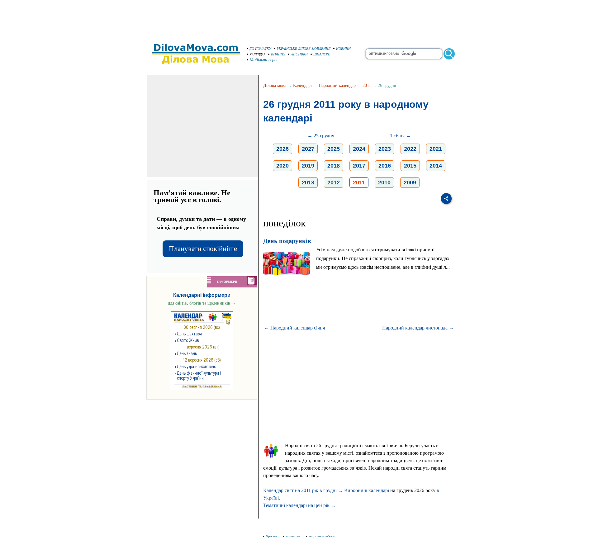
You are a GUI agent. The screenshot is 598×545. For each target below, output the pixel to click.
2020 (282, 166)
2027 (308, 149)
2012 (333, 182)
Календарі (302, 85)
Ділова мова (274, 85)
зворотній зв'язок (322, 536)
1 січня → (400, 135)
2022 (410, 149)
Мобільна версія (265, 59)
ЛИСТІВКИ (299, 54)
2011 (367, 85)
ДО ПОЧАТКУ (260, 48)
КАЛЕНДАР (257, 54)
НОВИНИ (343, 48)
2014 (436, 166)
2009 (410, 182)
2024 (359, 149)
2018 (333, 166)
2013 (308, 182)
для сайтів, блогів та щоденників (202, 303)
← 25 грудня (320, 135)
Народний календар (337, 85)
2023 (384, 149)
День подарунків (287, 240)
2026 (282, 149)
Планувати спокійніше (203, 249)
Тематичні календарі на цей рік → (299, 505)
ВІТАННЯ (278, 54)
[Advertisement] (299, 18)
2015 (410, 166)
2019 (308, 166)
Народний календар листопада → (418, 327)
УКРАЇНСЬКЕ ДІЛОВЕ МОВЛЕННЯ (303, 48)
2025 (333, 149)
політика (293, 536)
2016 (384, 166)
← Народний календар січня (294, 327)
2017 (359, 166)
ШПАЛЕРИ (321, 54)
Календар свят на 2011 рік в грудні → (303, 490)
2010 (384, 182)
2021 (436, 149)
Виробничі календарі (366, 490)
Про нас (272, 536)
